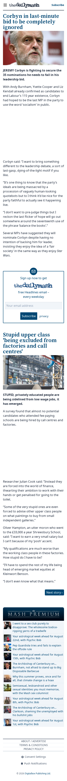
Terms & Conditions (33, 745)
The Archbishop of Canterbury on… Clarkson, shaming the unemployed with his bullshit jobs (38, 711)
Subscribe (29, 316)
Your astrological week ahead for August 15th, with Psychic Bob (38, 656)
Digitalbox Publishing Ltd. (38, 773)
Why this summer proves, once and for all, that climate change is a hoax (37, 678)
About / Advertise (33, 741)
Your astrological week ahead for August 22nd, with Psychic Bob (38, 638)
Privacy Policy (34, 749)
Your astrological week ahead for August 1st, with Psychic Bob (38, 722)
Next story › (54, 592)
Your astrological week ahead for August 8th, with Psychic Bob (38, 700)
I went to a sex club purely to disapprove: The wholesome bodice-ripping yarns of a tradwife (35, 627)
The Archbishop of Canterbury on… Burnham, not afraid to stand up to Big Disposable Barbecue (37, 667)
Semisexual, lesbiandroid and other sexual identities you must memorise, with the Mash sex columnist (36, 689)
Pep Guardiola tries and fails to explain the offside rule (37, 647)
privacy (43, 316)
